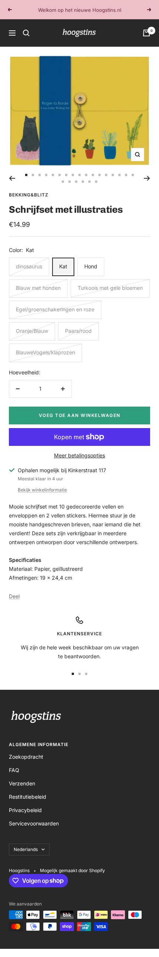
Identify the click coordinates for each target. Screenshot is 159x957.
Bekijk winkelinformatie (42, 490)
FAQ (14, 770)
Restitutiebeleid (27, 797)
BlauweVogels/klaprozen (45, 352)
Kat (63, 266)
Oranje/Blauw (32, 331)
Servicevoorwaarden (34, 823)
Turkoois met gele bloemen (110, 288)
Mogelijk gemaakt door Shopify (72, 870)
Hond (90, 266)
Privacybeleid (25, 810)
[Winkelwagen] (146, 33)
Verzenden (22, 783)
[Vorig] (12, 178)
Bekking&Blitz (28, 195)
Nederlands (26, 849)
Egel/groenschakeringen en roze (55, 309)
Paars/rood (78, 331)
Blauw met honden (38, 288)
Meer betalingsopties (79, 455)
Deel (14, 596)
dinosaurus (29, 266)
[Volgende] (147, 178)
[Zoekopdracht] (26, 33)
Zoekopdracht (26, 757)
